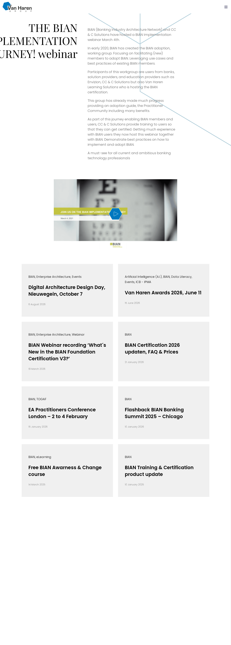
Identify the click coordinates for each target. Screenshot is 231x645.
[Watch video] (115, 214)
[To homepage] (17, 7)
